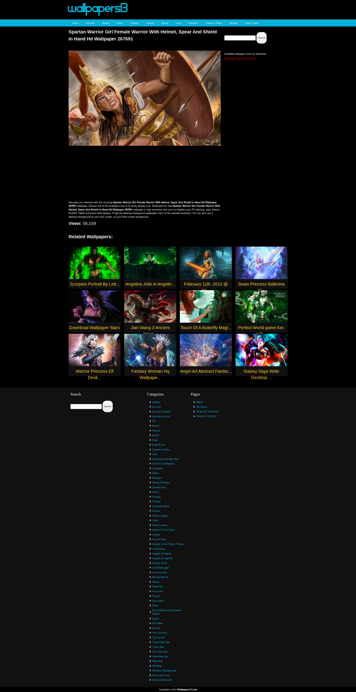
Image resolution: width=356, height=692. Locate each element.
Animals (90, 23)
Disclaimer (201, 406)
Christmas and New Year (165, 459)
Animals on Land (161, 416)
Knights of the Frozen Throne (168, 544)
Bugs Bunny (158, 444)
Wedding (156, 666)
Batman (156, 430)
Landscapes (158, 548)
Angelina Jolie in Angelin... (150, 284)
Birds (155, 440)
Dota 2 (155, 492)
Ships (155, 605)
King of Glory (159, 539)
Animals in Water (161, 411)
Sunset (156, 628)
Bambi (155, 425)
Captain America (161, 449)
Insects (156, 534)
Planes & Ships (213, 23)
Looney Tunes (159, 563)
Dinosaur (157, 478)
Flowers (156, 501)
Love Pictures (159, 572)
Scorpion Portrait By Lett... (94, 284)
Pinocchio (157, 591)
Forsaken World (160, 506)
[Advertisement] (178, 174)
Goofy (155, 520)
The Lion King (159, 632)
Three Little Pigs (161, 642)
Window (234, 23)
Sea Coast (158, 600)
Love (178, 23)
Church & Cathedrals (163, 463)
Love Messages (160, 567)
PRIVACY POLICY (206, 416)
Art (153, 421)
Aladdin (156, 402)
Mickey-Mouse (160, 577)
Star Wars (157, 623)
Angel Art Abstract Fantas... (206, 371)
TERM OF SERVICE (207, 411)
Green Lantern (159, 525)
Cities (120, 23)
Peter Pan (157, 586)
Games (150, 23)
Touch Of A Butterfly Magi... (205, 327)
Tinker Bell (158, 647)
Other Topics (252, 23)
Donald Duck (159, 487)
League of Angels (161, 553)
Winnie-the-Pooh (161, 675)
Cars (154, 454)
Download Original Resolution (240, 58)
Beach (155, 435)
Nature (105, 23)
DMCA (199, 402)
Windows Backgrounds (164, 670)
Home (75, 23)
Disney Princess (161, 482)
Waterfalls (157, 661)
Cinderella (157, 468)
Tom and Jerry (160, 651)
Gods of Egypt (160, 515)
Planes (156, 596)
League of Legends (162, 558)
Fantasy (134, 23)
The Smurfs (158, 637)
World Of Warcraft (161, 680)
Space (164, 23)
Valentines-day (160, 656)
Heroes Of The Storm (163, 529)
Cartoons (193, 23)
